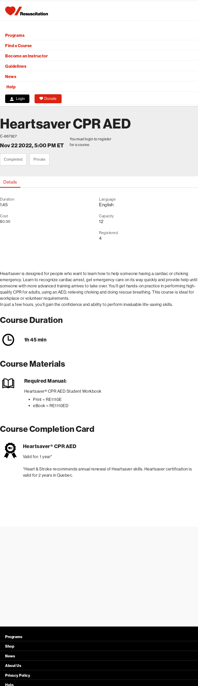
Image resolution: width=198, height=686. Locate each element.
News (10, 76)
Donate (50, 99)
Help (10, 86)
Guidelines (15, 66)
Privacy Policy (17, 675)
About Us (13, 666)
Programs (14, 35)
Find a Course (18, 45)
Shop (9, 646)
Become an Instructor (26, 56)
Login (20, 99)
